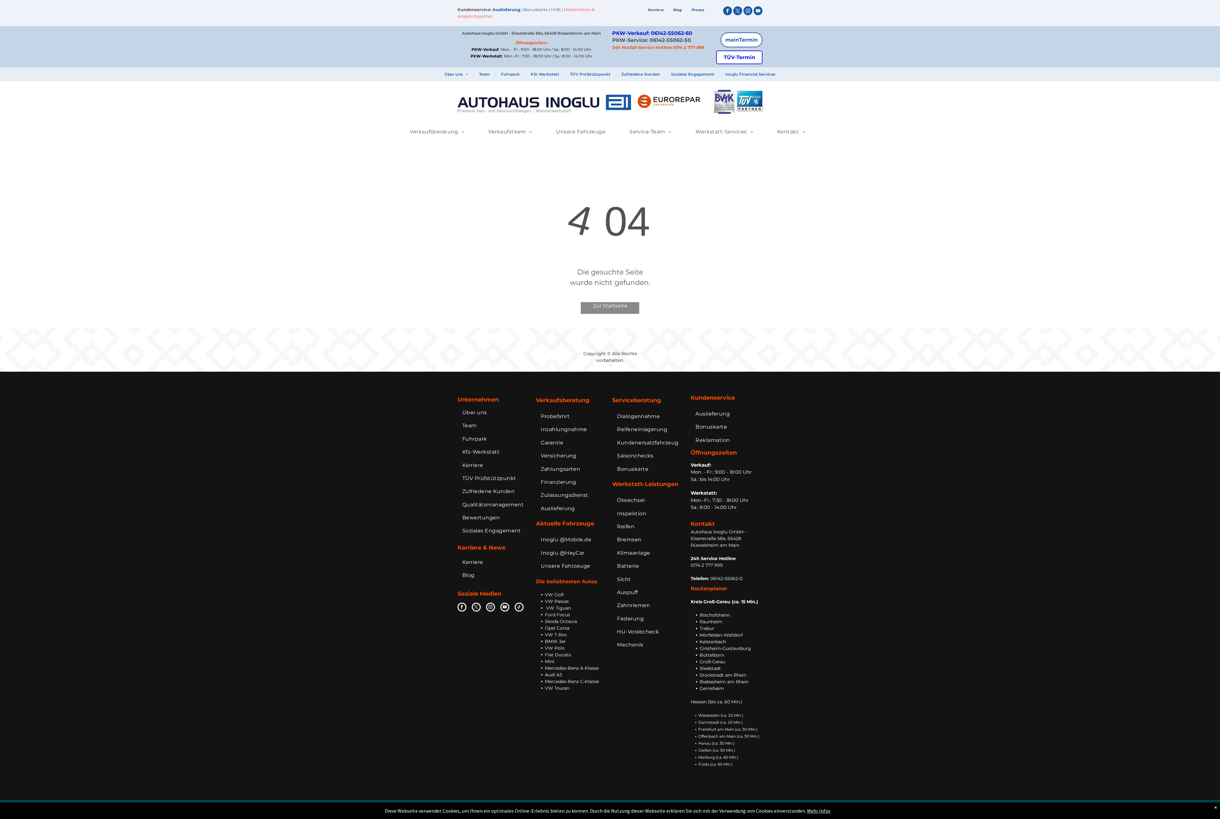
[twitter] (737, 11)
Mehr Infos (818, 811)
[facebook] (727, 11)
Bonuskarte (536, 9)
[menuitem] (656, 10)
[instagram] (747, 11)
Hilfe (556, 9)
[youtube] (758, 11)
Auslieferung (506, 9)
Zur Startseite (610, 306)
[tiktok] (519, 608)
